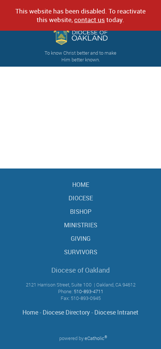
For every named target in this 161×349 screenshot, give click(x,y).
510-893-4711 (88, 291)
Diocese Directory (66, 312)
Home (30, 312)
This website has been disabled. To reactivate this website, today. (80, 15)
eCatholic (96, 338)
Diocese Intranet (116, 312)
